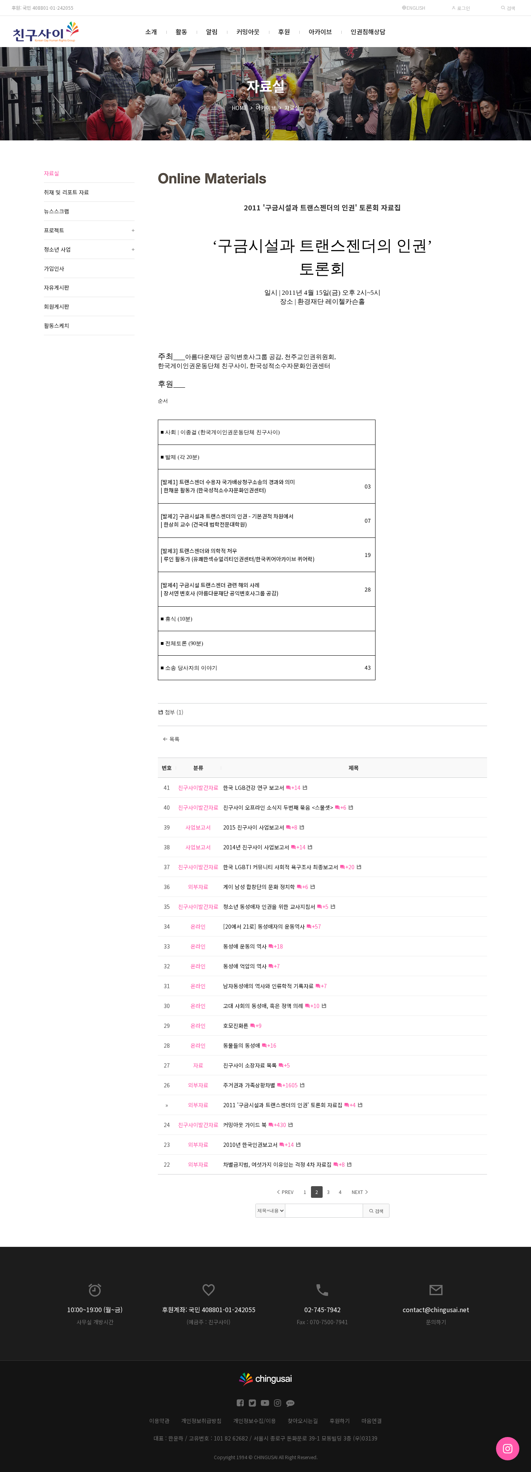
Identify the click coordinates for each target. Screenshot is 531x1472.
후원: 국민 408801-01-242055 (42, 7)
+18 (278, 946)
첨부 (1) (174, 712)
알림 (212, 31)
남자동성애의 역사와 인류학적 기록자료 (268, 986)
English (416, 7)
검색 (510, 8)
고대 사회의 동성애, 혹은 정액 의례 (263, 1006)
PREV (287, 1191)
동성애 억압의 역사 (245, 966)
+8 (294, 827)
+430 (280, 1125)
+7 (277, 966)
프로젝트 (89, 230)
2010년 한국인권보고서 (250, 1144)
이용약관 (159, 1421)
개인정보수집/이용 (254, 1421)
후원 (284, 31)
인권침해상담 (368, 31)
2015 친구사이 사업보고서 (253, 827)
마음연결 (372, 1421)
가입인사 (54, 268)
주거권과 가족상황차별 (249, 1085)
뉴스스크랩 (56, 211)
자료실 (292, 108)
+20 (350, 867)
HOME (239, 108)
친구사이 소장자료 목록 (250, 1065)
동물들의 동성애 (241, 1045)
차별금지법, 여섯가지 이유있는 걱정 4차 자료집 (277, 1164)
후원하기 (340, 1421)
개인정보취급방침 (201, 1421)
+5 (325, 906)
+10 (315, 1006)
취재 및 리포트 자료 (66, 192)
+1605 (290, 1085)
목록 (174, 739)
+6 (343, 807)
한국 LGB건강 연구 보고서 (253, 787)
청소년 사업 (89, 249)
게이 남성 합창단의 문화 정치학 (259, 887)
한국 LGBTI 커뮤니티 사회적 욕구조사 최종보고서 (280, 867)
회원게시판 (56, 306)
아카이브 (320, 31)
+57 (316, 926)
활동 (181, 31)
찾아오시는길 (303, 1421)
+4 (352, 1105)
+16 (271, 1045)
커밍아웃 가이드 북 (245, 1125)
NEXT (358, 1191)
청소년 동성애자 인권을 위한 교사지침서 (269, 906)
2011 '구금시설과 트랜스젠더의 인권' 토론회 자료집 (322, 207)
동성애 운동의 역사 (245, 946)
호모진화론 (235, 1025)
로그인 (463, 8)
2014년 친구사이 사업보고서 (256, 847)
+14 (295, 787)
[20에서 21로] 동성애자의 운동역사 (264, 926)
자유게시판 (56, 287)
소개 (151, 31)
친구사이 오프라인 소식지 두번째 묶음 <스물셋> (278, 807)
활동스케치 (56, 325)
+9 (258, 1025)
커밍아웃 (248, 31)
